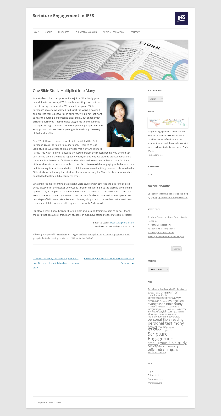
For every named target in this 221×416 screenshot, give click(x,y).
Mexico (151, 314)
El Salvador (162, 301)
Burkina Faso (153, 293)
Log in (151, 371)
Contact (135, 32)
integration (154, 309)
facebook (152, 306)
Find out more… (155, 154)
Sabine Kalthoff (85, 238)
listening (170, 311)
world (175, 350)
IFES (150, 174)
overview (175, 316)
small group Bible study (167, 342)
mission (159, 314)
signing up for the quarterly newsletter (169, 197)
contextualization (158, 298)
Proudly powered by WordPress (47, 402)
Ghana (166, 307)
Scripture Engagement (113, 234)
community (168, 292)
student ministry (168, 346)
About (48, 32)
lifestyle (161, 311)
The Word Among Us (86, 32)
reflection (154, 330)
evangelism (175, 300)
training (54, 238)
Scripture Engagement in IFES (63, 15)
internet (183, 309)
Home (36, 32)
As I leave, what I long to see (161, 228)
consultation (154, 295)
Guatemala (174, 306)
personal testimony (166, 323)
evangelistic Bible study (165, 304)
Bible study (180, 289)
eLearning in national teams (161, 232)
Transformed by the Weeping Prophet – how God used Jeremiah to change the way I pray (56, 263)
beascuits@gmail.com (122, 222)
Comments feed (155, 378)
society (153, 346)
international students (169, 309)
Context (165, 295)
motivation (170, 314)
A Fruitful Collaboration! (159, 224)
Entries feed (153, 375)
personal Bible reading (165, 319)
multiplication (95, 234)
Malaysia (83, 234)
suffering (154, 349)
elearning (153, 300)
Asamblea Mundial (163, 289)
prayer (152, 326)
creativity (175, 298)
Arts (150, 289)
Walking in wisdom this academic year (166, 236)
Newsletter (62, 234)
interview (152, 311)
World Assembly (157, 352)
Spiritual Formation (113, 32)
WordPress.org (155, 382)
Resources (63, 32)
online (166, 316)
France (160, 306)
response (167, 330)
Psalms (161, 327)
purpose (170, 327)
